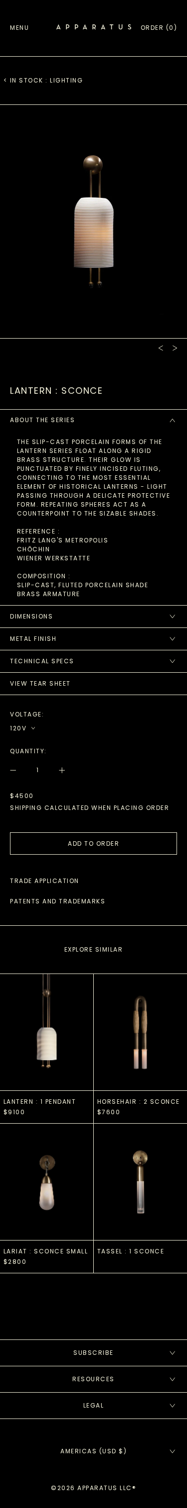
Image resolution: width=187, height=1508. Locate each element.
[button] (159, 28)
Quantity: (28, 751)
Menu (19, 27)
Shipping (26, 807)
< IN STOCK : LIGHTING (43, 80)
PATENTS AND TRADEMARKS (57, 901)
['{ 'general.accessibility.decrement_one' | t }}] (18, 770)
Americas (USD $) (93, 1451)
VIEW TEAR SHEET (40, 683)
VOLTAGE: (27, 714)
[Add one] (57, 770)
